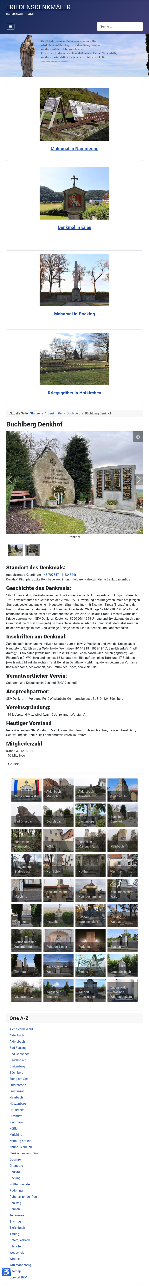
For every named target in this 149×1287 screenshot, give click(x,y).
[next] (136, 479)
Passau (15, 1172)
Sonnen (15, 1209)
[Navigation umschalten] (10, 26)
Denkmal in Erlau (74, 227)
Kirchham (16, 1122)
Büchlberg (16, 1072)
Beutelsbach (18, 1060)
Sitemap (15, 1271)
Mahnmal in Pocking (74, 314)
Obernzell (16, 1159)
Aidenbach (17, 1035)
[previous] (13, 479)
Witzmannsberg (20, 1265)
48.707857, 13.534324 (59, 575)
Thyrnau (15, 1221)
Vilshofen (16, 1246)
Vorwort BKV (18, 1277)
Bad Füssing (18, 1048)
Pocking (15, 1178)
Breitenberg (17, 1066)
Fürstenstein (18, 1085)
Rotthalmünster (20, 1184)
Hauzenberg (18, 1103)
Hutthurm (16, 1116)
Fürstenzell (17, 1091)
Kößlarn (15, 1128)
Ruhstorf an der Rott (23, 1197)
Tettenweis (17, 1215)
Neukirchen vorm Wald (25, 1153)
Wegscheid (17, 1252)
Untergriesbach (20, 1240)
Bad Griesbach (19, 1054)
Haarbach (16, 1097)
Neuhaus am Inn (21, 1147)
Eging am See (19, 1079)
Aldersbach (17, 1041)
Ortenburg (16, 1166)
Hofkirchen (17, 1110)
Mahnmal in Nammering (75, 148)
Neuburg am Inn (20, 1141)
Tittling (14, 1234)
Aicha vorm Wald (21, 1029)
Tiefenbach (17, 1228)
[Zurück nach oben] (142, 1280)
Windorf (15, 1259)
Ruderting (16, 1190)
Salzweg (15, 1203)
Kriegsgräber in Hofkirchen (74, 392)
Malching (16, 1135)
